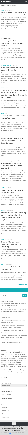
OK (19, 433)
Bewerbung (6, 358)
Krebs (21, 360)
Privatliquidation (4, 368)
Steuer (2, 370)
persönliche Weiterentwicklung (12, 366)
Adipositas (7, 352)
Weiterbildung (15, 372)
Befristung (3, 356)
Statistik (24, 368)
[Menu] (26, 2)
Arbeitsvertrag (24, 352)
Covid (9, 358)
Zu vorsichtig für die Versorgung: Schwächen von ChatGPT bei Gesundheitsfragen (12, 141)
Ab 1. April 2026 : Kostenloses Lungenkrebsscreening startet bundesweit (11, 166)
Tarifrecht (7, 370)
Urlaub (15, 370)
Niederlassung (10, 364)
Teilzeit (12, 370)
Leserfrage (13, 362)
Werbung (20, 372)
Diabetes (18, 358)
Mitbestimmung (4, 364)
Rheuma (9, 368)
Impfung (12, 360)
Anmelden (4, 407)
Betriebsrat (24, 356)
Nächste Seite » (22, 284)
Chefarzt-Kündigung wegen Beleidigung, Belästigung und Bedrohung (11, 244)
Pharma (24, 366)
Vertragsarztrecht (6, 372)
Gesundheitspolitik (6, 65)
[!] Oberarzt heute (6, 1)
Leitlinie (9, 362)
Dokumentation (3, 360)
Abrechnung (3, 352)
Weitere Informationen (11, 433)
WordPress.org (5, 417)
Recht (2, 10)
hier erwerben (13, 305)
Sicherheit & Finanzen (17, 368)
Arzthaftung (5, 354)
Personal (15, 364)
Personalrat (19, 364)
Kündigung (4, 362)
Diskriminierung (23, 358)
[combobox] (14, 394)
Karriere (17, 360)
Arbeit (2, 264)
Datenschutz (13, 358)
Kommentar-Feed (6, 413)
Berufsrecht (16, 356)
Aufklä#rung (22, 354)
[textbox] (14, 394)
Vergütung (20, 370)
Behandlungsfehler (8, 356)
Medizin (3, 36)
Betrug (2, 358)
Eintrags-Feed (5, 410)
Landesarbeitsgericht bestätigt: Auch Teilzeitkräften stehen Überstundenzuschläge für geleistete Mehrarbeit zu (14, 337)
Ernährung (9, 360)
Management (20, 362)
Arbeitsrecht (15, 352)
